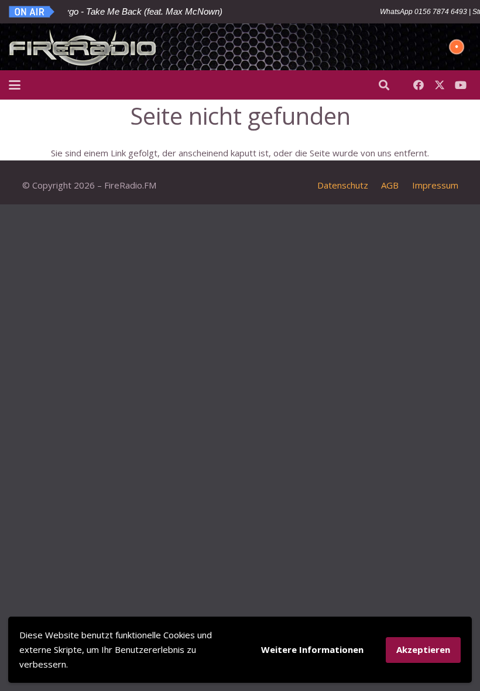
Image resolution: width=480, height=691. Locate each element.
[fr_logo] (83, 47)
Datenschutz (342, 185)
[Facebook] (418, 84)
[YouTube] (460, 84)
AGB (390, 185)
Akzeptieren (423, 649)
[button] (15, 85)
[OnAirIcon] (32, 12)
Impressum (435, 185)
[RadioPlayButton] (456, 46)
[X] (439, 84)
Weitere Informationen (312, 649)
